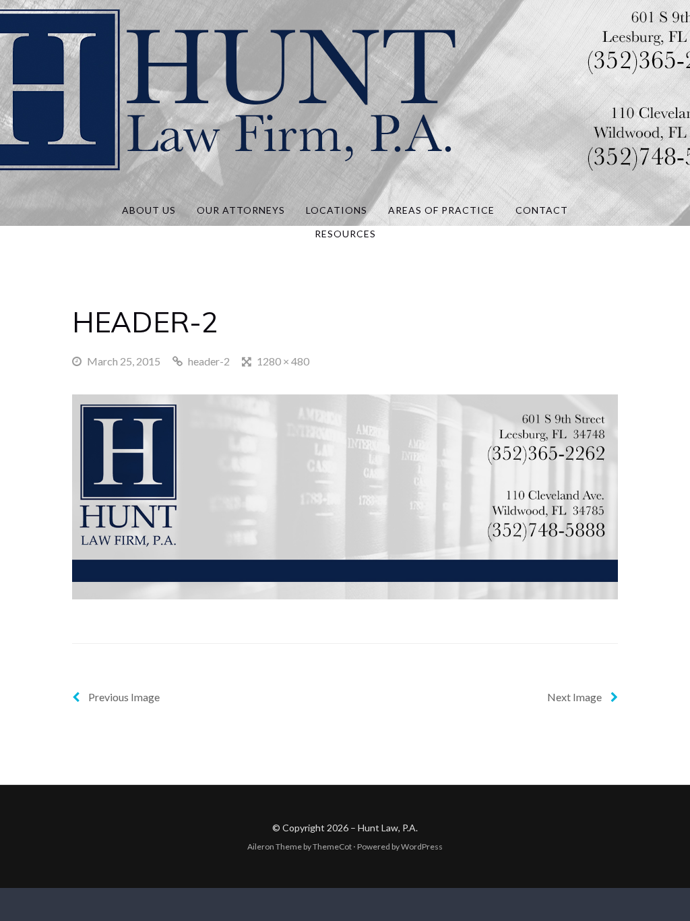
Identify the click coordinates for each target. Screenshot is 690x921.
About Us (149, 210)
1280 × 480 (283, 361)
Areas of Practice (441, 210)
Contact (541, 210)
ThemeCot (332, 846)
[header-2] (345, 495)
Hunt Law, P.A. (388, 827)
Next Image (575, 696)
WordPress (422, 846)
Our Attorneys (241, 210)
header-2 (209, 361)
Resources (345, 233)
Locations (336, 210)
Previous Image (123, 696)
